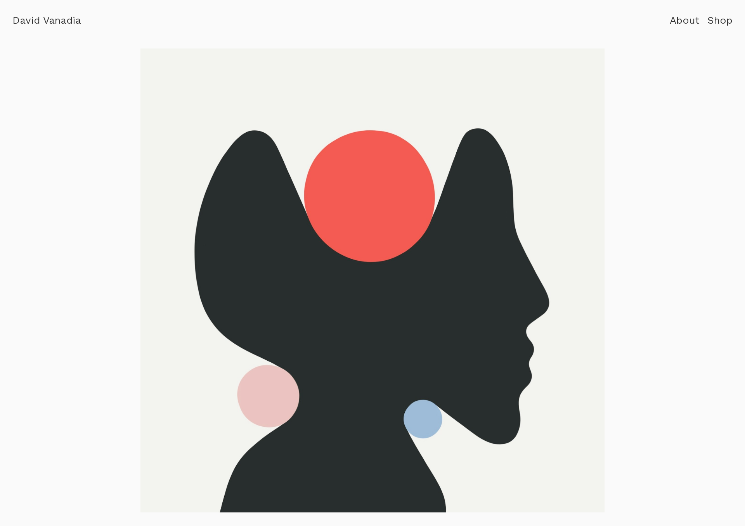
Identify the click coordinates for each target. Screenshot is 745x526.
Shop (720, 20)
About (685, 20)
